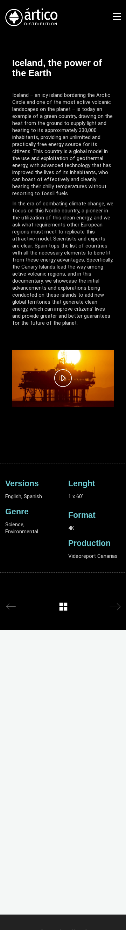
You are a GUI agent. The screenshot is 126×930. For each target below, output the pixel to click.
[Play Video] (63, 378)
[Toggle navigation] (117, 16)
